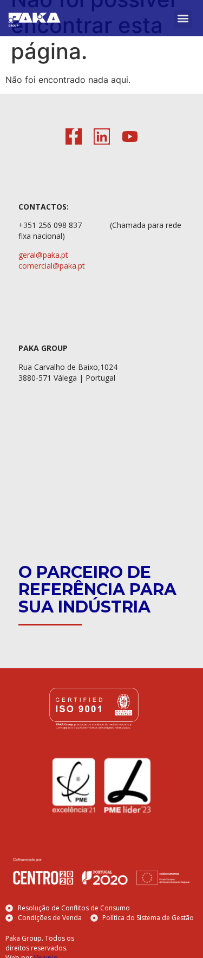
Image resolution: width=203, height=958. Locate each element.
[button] (183, 19)
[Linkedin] (102, 136)
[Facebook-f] (74, 136)
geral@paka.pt (43, 255)
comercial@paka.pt (51, 265)
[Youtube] (130, 136)
